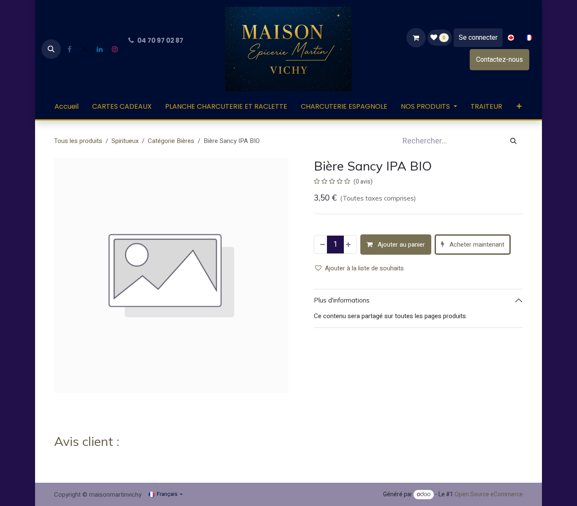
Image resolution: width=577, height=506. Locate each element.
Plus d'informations (342, 300)
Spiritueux (125, 141)
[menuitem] (510, 38)
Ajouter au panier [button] (400, 244)
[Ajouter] (349, 245)
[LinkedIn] (99, 49)
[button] (51, 49)
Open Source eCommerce (489, 494)
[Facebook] (69, 49)
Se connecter (478, 38)
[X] (84, 49)
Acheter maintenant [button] (476, 244)
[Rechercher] (513, 141)
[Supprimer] (321, 245)
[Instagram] (115, 49)
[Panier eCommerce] (416, 37)
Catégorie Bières (171, 141)
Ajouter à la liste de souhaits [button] (364, 268)
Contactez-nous (499, 60)
